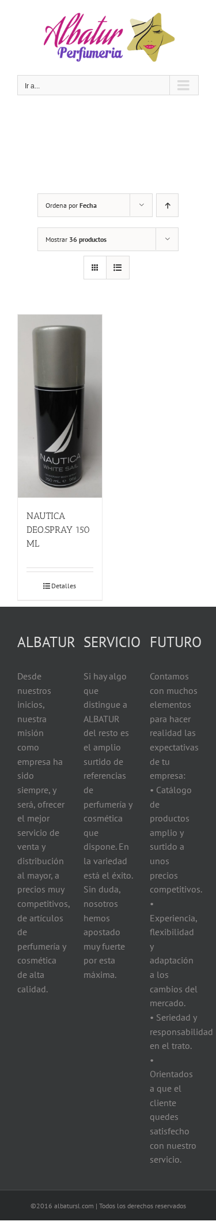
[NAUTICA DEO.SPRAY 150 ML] (60, 406)
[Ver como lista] (118, 267)
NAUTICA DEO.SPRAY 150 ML (58, 529)
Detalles (63, 585)
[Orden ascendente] (167, 205)
